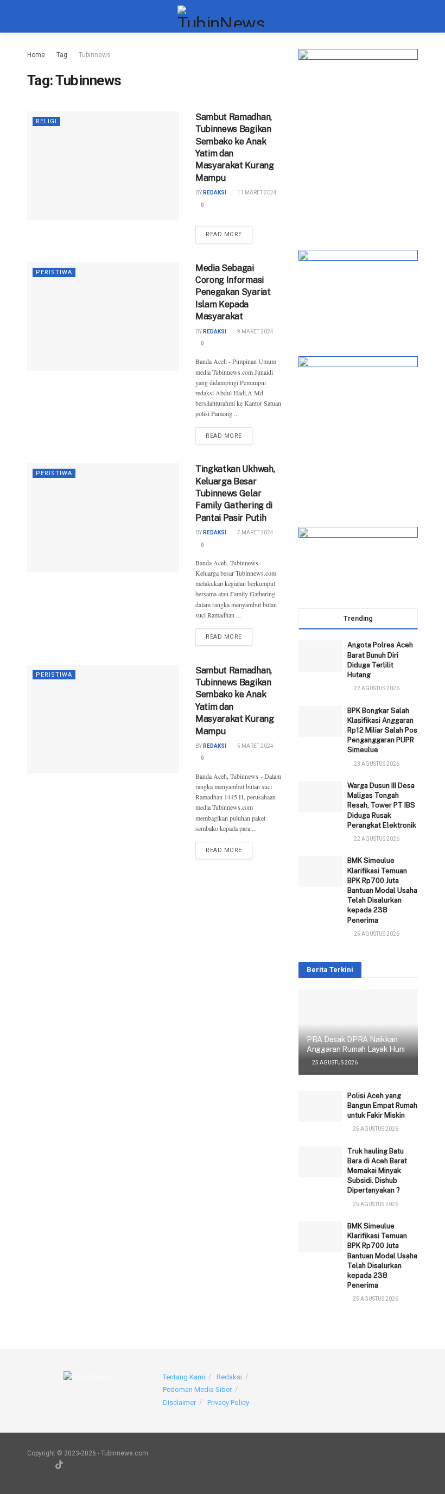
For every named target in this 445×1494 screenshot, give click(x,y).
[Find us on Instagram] (44, 1465)
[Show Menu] (31, 16)
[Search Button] (413, 16)
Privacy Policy (228, 1402)
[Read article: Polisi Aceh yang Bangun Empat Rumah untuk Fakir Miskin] (320, 1106)
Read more (229, 234)
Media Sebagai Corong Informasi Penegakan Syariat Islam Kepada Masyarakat (233, 292)
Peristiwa (54, 272)
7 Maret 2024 (255, 532)
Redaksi (214, 193)
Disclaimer (179, 1402)
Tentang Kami (184, 1377)
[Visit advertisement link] (358, 138)
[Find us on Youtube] (30, 1465)
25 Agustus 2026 (334, 1063)
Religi (46, 121)
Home (36, 55)
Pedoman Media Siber (197, 1389)
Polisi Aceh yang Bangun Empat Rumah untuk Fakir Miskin (382, 1105)
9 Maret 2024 (255, 332)
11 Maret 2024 (256, 193)
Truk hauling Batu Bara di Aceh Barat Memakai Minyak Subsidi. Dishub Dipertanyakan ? (377, 1171)
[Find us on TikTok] (59, 1465)
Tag (61, 55)
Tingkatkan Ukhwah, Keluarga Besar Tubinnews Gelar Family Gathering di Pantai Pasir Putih (235, 493)
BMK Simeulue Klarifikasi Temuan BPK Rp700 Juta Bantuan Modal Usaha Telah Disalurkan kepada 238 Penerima (382, 890)
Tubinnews (95, 55)
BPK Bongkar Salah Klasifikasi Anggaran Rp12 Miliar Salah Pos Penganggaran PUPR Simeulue (382, 730)
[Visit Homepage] (222, 16)
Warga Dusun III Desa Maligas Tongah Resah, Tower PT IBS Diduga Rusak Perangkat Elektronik (381, 805)
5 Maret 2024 (255, 746)
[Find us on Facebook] (74, 1465)
